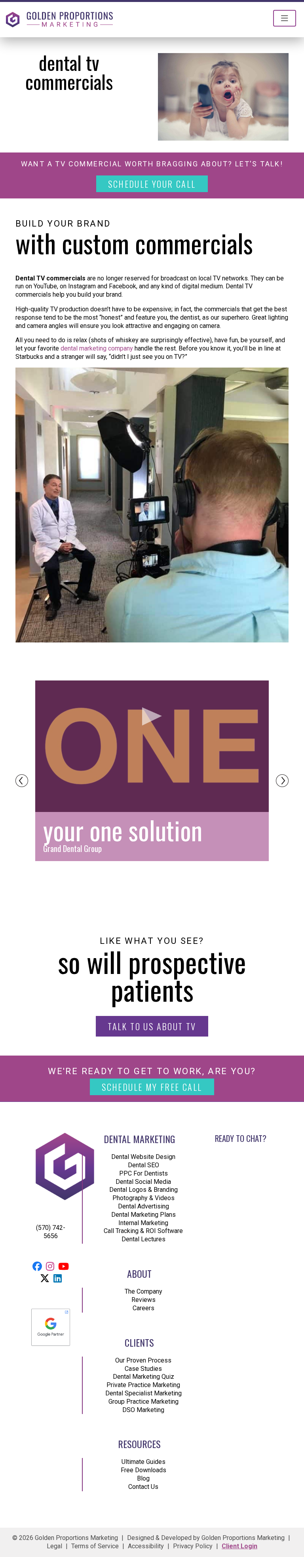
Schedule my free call (152, 1086)
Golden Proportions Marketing (243, 1538)
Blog (143, 1478)
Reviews (143, 1300)
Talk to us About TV (152, 1026)
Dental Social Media (143, 1181)
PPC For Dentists (143, 1173)
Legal (54, 1546)
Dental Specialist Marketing (143, 1393)
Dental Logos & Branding (143, 1190)
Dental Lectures (143, 1239)
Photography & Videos (143, 1198)
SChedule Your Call (152, 183)
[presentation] (21, 780)
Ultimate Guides (143, 1462)
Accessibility (146, 1546)
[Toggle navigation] (284, 18)
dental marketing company (97, 348)
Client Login (239, 1546)
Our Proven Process (143, 1360)
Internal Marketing (143, 1223)
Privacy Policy (193, 1546)
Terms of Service (95, 1546)
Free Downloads (143, 1470)
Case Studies (143, 1368)
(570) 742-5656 (50, 1232)
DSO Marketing (143, 1410)
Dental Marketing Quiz (143, 1377)
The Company (143, 1291)
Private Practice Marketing (143, 1385)
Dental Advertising (143, 1206)
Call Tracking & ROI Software (143, 1231)
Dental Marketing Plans (143, 1214)
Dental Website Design (143, 1157)
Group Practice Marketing (143, 1401)
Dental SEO (143, 1165)
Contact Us (143, 1486)
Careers (143, 1308)
